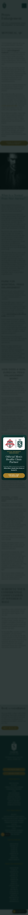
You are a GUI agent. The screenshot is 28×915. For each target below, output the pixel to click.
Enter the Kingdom (14, 475)
